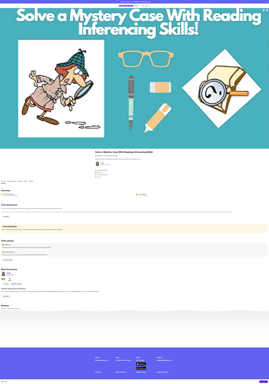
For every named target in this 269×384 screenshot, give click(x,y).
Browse (136, 5)
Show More (6, 216)
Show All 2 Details (8, 260)
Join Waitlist (263, 381)
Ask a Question (18, 284)
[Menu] (149, 5)
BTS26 (136, 1)
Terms (146, 1)
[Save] (267, 10)
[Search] (146, 5)
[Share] (264, 10)
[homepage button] (126, 6)
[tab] (3, 181)
